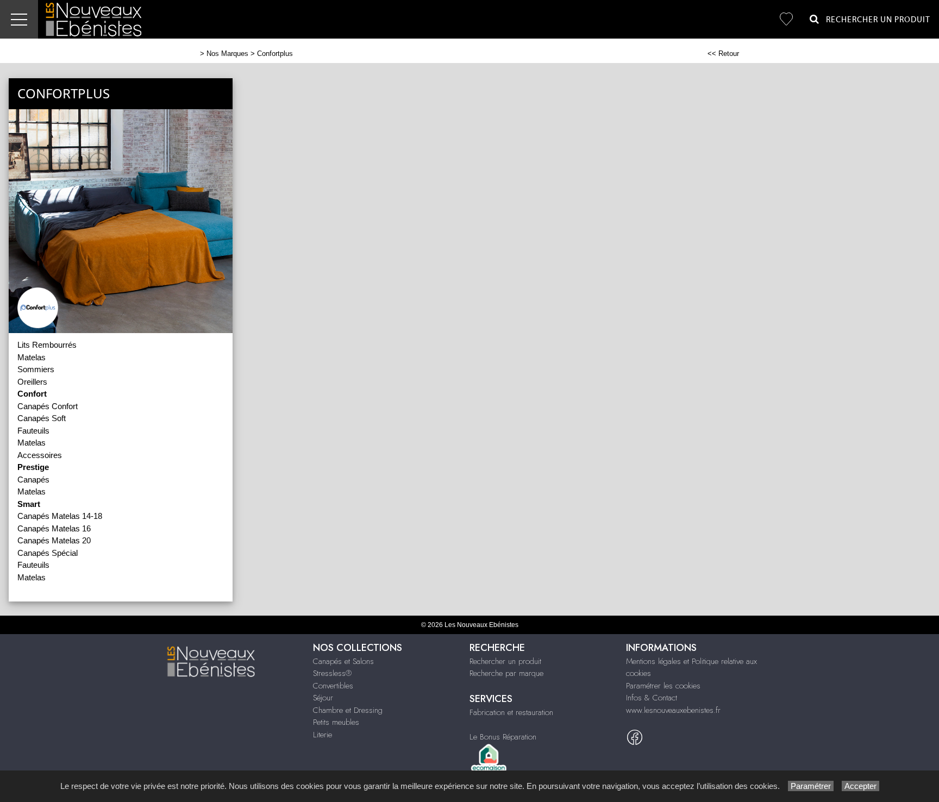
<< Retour (723, 53)
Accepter (860, 786)
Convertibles (333, 686)
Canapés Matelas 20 (54, 540)
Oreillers (32, 381)
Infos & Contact (651, 698)
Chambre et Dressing (348, 710)
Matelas (31, 357)
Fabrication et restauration (511, 712)
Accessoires (39, 455)
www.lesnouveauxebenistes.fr (673, 710)
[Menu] (19, 19)
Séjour (323, 698)
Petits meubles (336, 722)
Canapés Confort (47, 406)
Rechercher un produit (505, 661)
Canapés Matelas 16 (54, 528)
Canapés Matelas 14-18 (59, 516)
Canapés (33, 479)
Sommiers (35, 369)
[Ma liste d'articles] (786, 19)
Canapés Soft (41, 418)
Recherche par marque (506, 673)
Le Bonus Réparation (503, 737)
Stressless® (332, 673)
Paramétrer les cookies (663, 686)
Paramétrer (810, 786)
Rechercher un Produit (874, 19)
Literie (322, 735)
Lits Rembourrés (47, 344)
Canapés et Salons (343, 661)
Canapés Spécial (47, 552)
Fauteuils (33, 430)
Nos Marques (227, 53)
